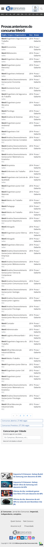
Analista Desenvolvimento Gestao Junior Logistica (14, 300)
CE (26, 14)
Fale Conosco (28, 521)
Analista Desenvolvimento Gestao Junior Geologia (14, 292)
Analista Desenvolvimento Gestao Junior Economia (14, 82)
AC (7, 14)
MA (41, 14)
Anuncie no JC (16, 526)
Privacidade (28, 526)
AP (14, 14)
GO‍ (37, 14)
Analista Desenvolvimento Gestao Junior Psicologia (14, 309)
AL (10, 14)
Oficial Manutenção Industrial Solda (12, 406)
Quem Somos (16, 521)
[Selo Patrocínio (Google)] (35, 8)
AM (18, 14)
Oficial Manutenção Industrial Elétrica (12, 352)
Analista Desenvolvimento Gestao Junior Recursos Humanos (15, 317)
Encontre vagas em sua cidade (12, 434)
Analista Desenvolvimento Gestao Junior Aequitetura (14, 220)
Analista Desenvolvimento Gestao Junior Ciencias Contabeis (14, 140)
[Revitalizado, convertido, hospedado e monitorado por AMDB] (41, 543)
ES (33, 14)
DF (30, 14)
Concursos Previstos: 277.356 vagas (15, 425)
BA (22, 14)
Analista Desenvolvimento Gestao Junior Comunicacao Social (15, 283)
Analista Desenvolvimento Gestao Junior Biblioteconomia (14, 264)
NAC (2, 14)
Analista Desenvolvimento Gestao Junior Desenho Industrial (14, 148)
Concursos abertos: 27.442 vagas (14, 421)
